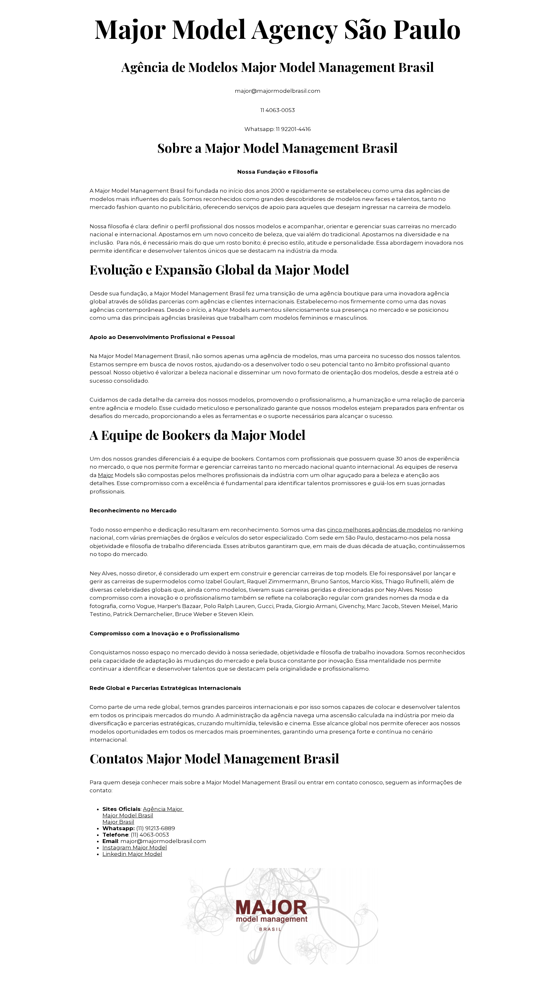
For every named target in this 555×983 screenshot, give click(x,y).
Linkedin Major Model (132, 854)
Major (105, 475)
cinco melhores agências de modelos (379, 529)
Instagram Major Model (134, 847)
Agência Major (163, 809)
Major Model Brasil (127, 815)
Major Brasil (118, 822)
